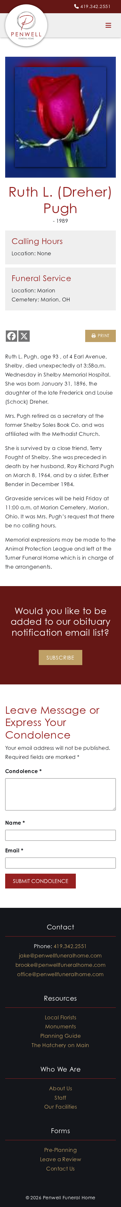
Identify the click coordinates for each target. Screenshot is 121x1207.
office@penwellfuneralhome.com (60, 974)
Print (102, 335)
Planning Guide (60, 1036)
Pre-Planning (60, 1150)
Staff (60, 1097)
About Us (60, 1088)
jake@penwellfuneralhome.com (60, 955)
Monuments (60, 1026)
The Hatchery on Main (60, 1045)
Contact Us (60, 1168)
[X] (24, 336)
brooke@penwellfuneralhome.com (60, 965)
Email (14, 850)
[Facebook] (11, 336)
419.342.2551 (95, 6)
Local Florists (60, 1017)
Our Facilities (60, 1107)
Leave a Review (60, 1159)
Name (15, 822)
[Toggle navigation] (108, 25)
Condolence (23, 771)
